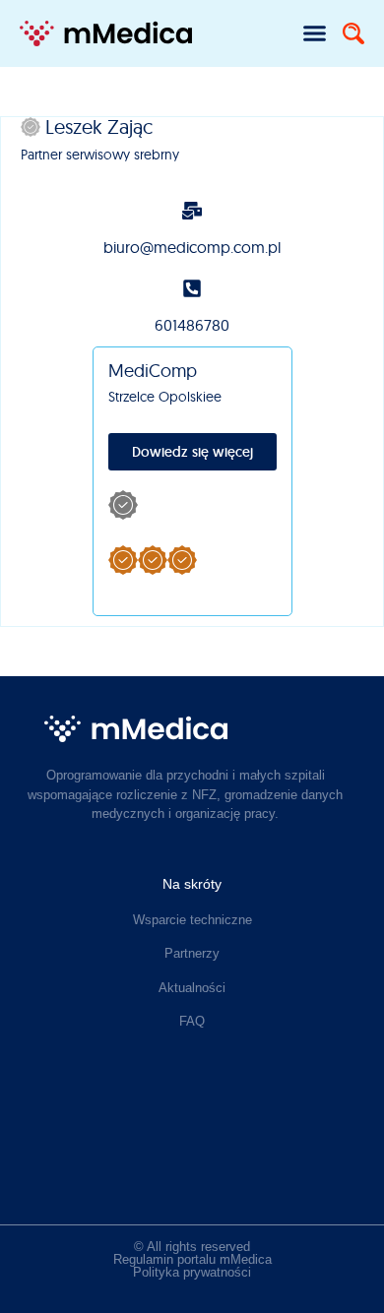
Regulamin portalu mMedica (192, 1259)
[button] (315, 33)
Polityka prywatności (192, 1272)
